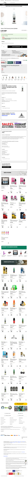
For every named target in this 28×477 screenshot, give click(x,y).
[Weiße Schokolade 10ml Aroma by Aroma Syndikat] (23, 287)
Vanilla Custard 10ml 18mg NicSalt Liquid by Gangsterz (22, 359)
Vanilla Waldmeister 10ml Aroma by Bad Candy (13, 292)
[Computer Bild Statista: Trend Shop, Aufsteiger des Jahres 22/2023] (9, 474)
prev (2, 78)
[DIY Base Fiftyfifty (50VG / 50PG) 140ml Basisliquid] (23, 198)
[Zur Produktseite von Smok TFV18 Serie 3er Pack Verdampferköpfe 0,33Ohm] (8, 297)
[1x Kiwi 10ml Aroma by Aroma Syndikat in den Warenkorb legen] (2, 331)
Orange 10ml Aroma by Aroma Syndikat (22, 79)
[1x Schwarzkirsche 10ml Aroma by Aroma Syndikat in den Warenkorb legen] (20, 383)
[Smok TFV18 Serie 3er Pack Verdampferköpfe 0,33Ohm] (5, 287)
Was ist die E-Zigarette (3, 419)
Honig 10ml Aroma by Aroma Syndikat (6, 79)
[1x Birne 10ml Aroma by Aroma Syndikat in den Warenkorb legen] (2, 383)
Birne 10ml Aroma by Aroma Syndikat (5, 377)
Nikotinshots (3, 202)
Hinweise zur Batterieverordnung (13, 419)
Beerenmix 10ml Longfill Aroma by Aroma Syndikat (12, 79)
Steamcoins (13, 58)
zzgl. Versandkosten (4, 32)
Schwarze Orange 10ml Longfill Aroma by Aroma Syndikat (22, 309)
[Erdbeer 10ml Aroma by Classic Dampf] (14, 320)
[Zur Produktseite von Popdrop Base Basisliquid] (8, 243)
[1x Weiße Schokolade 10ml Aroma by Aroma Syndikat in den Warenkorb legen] (20, 297)
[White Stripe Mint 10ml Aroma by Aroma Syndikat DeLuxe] (14, 372)
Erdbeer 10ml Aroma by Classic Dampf (13, 326)
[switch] (25, 464)
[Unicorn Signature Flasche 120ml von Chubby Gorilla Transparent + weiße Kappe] (14, 337)
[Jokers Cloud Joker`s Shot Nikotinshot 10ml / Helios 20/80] (5, 354)
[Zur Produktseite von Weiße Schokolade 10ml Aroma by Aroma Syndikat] (26, 297)
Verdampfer (23, 441)
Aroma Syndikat (12, 274)
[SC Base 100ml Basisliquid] (23, 215)
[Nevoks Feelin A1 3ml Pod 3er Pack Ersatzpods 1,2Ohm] (14, 389)
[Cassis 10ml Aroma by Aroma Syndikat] (14, 9)
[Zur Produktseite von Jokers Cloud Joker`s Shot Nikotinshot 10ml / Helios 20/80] (8, 366)
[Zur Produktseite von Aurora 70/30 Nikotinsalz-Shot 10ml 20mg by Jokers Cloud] (8, 210)
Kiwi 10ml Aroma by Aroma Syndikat (4, 326)
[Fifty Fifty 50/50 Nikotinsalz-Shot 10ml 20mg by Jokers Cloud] (23, 181)
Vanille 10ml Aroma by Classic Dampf (22, 394)
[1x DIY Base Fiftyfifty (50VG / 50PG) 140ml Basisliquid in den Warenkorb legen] (20, 210)
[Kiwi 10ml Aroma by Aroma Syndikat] (5, 320)
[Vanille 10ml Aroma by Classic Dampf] (23, 389)
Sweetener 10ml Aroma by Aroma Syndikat (18, 79)
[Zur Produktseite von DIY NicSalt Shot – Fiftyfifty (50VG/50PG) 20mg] (26, 281)
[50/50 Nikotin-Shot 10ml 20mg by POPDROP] (14, 303)
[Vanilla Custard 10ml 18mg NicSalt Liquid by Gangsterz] (23, 354)
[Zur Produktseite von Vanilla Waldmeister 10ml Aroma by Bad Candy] (17, 297)
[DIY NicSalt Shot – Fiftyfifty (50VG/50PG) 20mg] (23, 270)
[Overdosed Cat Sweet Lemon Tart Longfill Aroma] (5, 270)
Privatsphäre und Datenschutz (13, 420)
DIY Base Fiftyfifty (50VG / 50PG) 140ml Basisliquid (22, 203)
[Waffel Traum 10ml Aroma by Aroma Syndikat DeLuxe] (23, 320)
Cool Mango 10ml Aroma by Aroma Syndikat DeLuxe (13, 275)
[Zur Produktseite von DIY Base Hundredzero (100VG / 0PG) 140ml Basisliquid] (8, 227)
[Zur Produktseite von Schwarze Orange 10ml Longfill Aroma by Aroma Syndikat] (26, 315)
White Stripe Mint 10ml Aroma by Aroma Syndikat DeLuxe (13, 377)
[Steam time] (5, 2)
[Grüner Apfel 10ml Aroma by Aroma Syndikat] (5, 389)
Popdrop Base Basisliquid (4, 237)
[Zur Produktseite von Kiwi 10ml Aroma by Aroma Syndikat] (8, 331)
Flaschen (12, 341)
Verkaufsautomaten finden (9, 0)
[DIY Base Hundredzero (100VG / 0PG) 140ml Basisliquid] (5, 215)
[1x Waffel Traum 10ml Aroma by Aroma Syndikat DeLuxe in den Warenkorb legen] (20, 331)
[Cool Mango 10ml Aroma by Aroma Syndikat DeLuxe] (14, 270)
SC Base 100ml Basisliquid (22, 220)
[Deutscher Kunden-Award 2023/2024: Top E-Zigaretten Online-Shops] (19, 474)
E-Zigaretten (16, 441)
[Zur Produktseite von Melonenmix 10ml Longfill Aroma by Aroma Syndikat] (8, 315)
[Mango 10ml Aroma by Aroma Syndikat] (5, 337)
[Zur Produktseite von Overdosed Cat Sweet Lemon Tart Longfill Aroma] (8, 281)
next (26, 78)
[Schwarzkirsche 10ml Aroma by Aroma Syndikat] (23, 372)
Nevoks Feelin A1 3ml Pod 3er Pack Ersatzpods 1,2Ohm (14, 394)
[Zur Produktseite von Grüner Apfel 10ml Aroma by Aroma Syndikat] (8, 400)
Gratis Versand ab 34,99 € (16, 0)
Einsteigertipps (2, 423)
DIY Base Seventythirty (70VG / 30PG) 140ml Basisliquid (14, 220)
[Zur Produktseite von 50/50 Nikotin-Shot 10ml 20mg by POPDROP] (17, 315)
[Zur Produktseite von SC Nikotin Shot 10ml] (17, 210)
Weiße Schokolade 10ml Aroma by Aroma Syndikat (22, 292)
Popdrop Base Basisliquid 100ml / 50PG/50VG (13, 359)
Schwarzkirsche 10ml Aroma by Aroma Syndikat (22, 377)
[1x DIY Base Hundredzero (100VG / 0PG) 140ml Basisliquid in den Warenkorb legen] (2, 227)
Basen (20, 202)
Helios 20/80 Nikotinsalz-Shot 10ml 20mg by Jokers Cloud (13, 187)
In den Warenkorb (16, 46)
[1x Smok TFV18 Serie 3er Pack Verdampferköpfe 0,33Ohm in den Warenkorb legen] (2, 297)
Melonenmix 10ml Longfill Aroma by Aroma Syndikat (4, 308)
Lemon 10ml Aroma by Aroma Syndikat (3, 79)
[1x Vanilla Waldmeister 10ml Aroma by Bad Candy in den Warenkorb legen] (11, 297)
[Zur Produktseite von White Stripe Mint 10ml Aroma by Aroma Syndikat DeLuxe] (17, 383)
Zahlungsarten (20, 420)
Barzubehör (14, 442)
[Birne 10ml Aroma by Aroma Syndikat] (5, 372)
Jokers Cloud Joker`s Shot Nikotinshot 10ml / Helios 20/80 (4, 360)
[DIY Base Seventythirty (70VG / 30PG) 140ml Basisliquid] (14, 215)
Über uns (2, 424)
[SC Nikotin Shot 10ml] (14, 198)
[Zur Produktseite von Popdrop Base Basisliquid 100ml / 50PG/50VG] (17, 366)
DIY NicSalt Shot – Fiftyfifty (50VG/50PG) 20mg (22, 275)
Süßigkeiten (19, 442)
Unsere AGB (11, 423)
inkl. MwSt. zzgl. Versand (12, 189)
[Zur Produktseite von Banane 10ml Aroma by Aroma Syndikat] (26, 349)
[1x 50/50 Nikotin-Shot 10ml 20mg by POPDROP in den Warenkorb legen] (11, 315)
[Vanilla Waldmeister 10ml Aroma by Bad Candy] (14, 287)
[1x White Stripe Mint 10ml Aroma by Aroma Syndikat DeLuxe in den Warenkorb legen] (11, 383)
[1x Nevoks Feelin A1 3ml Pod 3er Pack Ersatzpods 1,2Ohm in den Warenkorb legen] (11, 400)
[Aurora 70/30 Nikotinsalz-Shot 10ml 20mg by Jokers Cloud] (5, 198)
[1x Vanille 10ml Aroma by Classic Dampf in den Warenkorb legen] (20, 400)
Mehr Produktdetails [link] (24, 30)
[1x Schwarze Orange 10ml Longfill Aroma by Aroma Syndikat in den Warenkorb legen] (20, 315)
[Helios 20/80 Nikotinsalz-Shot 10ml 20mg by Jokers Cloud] (14, 181)
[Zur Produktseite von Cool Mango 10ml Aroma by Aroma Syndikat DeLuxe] (17, 281)
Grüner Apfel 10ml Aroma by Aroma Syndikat (15, 79)
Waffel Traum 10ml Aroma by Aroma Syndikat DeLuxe (22, 326)
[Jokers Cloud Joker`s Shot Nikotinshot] (5, 181)
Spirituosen (11, 442)
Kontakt (20, 419)
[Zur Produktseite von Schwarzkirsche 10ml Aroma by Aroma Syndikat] (26, 383)
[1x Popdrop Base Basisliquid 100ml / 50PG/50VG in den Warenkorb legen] (11, 366)
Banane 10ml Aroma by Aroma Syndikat (22, 342)
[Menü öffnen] (1, 4)
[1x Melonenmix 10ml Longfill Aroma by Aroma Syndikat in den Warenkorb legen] (2, 315)
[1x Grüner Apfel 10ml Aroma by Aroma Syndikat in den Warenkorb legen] (2, 400)
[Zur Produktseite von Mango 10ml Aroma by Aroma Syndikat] (8, 349)
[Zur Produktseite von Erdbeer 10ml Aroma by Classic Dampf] (17, 331)
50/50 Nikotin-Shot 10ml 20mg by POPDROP (13, 308)
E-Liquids (18, 441)
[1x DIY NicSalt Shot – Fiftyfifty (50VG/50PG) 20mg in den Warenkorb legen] (20, 281)
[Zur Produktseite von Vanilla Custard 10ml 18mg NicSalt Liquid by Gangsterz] (26, 366)
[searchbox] (18, 2)
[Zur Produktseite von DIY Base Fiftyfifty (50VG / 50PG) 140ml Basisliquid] (26, 210)
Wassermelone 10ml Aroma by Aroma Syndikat (9, 79)
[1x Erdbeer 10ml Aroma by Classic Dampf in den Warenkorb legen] (11, 331)
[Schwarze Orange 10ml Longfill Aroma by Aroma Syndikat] (23, 303)
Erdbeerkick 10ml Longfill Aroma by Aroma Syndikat (25, 79)
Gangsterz (20, 358)
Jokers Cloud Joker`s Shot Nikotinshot (4, 186)
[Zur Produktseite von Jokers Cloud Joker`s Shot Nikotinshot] (8, 192)
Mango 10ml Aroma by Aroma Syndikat (4, 342)
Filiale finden (2, 0)
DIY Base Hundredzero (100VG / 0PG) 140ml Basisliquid (4, 221)
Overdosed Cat (3, 274)
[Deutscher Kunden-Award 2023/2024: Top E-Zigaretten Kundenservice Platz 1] (15, 474)
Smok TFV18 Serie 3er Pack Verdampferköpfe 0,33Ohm (5, 292)
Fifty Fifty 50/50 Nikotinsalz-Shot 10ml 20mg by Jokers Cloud (22, 187)
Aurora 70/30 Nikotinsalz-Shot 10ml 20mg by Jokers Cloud (4, 204)
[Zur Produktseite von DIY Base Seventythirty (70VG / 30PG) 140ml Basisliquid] (17, 227)
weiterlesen (2, 431)
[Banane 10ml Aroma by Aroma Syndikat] (23, 337)
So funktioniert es (2, 420)
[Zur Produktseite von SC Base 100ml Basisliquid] (26, 227)
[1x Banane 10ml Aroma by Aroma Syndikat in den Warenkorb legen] (20, 349)
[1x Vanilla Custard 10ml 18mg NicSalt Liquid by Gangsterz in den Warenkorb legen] (20, 366)
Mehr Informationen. (3, 60)
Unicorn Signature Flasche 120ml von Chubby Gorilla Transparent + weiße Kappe (13, 343)
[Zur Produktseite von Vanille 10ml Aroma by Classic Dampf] (26, 400)
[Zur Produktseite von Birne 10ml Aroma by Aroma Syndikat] (8, 383)
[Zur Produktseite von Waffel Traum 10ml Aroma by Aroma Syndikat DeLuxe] (26, 331)
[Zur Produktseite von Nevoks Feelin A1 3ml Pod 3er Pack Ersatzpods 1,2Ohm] (17, 400)
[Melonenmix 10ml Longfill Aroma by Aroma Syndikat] (5, 303)
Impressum (11, 424)
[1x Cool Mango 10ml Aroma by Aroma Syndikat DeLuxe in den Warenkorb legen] (11, 281)
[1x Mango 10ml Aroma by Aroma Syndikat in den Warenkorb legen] (2, 349)
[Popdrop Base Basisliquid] (5, 233)
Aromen (20, 441)
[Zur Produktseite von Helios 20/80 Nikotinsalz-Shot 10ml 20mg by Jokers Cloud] (17, 192)
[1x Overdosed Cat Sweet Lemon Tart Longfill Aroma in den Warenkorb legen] (2, 281)
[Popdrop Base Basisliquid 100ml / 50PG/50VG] (14, 354)
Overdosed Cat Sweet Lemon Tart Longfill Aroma (5, 275)
